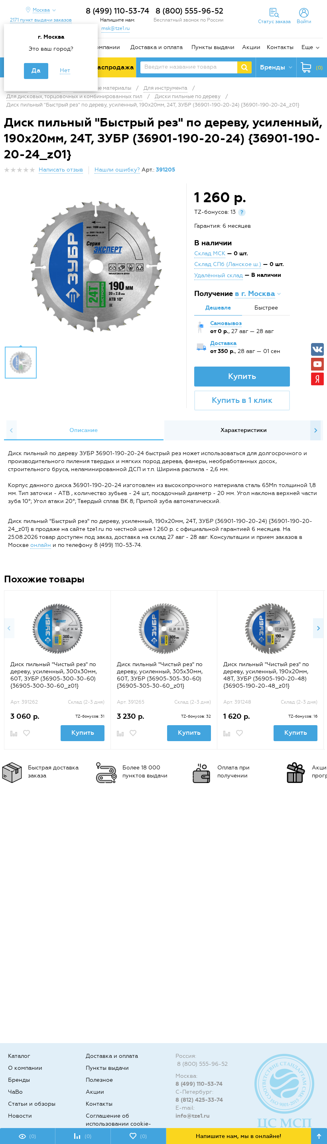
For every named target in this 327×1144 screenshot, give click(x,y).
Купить (242, 376)
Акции (251, 47)
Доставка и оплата (156, 47)
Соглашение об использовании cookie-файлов (118, 1123)
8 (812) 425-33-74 (199, 1100)
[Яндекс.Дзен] (317, 379)
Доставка (223, 343)
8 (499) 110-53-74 (117, 11)
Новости (20, 1115)
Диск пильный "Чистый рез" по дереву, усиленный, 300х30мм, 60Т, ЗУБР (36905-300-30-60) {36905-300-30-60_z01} (53, 675)
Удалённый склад (218, 275)
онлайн (40, 545)
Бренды (19, 1080)
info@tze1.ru (192, 1115)
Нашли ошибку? (117, 169)
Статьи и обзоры (31, 1104)
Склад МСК (209, 253)
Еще (307, 47)
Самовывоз (226, 323)
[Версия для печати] (318, 172)
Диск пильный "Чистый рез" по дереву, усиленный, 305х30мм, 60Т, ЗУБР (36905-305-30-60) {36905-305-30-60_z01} (160, 675)
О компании (103, 47)
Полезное (99, 1080)
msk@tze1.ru (115, 28)
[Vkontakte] (317, 349)
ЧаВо (15, 1092)
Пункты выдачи (212, 47)
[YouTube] (317, 364)
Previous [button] (11, 430)
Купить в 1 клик (242, 400)
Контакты (280, 47)
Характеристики (244, 430)
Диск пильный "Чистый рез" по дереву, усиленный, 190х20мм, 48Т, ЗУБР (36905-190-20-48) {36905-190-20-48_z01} (266, 675)
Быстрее (266, 307)
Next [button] (315, 430)
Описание (83, 430)
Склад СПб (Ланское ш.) (227, 264)
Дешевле (218, 307)
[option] (96, 267)
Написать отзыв (61, 169)
